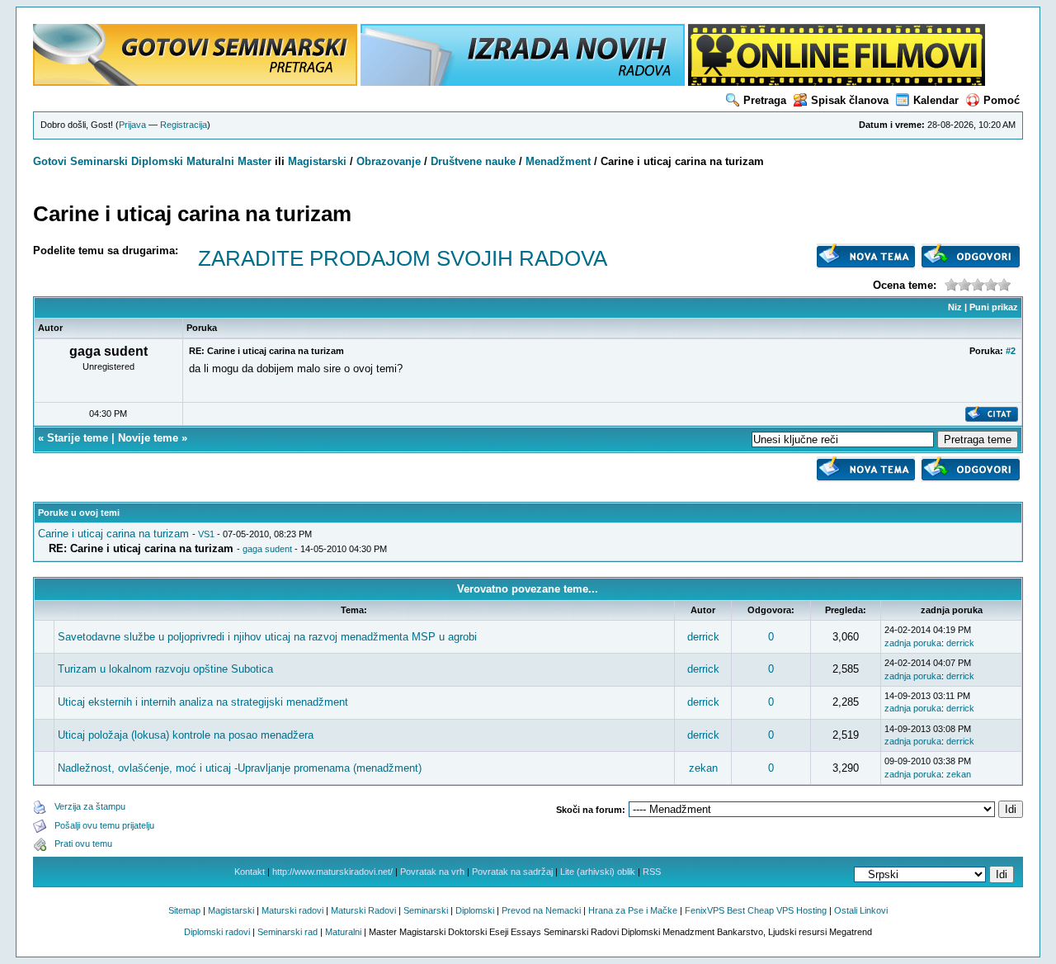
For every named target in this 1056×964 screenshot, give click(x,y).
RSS (652, 872)
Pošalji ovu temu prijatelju (104, 825)
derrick (703, 637)
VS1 (206, 534)
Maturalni (210, 161)
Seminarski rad (287, 932)
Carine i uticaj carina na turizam (113, 533)
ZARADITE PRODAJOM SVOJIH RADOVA (402, 258)
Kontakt (249, 872)
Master (254, 161)
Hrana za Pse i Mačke (632, 910)
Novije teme (148, 438)
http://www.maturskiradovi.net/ (332, 872)
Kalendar (936, 100)
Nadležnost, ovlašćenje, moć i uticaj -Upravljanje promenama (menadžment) (240, 768)
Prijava (132, 125)
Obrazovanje (388, 161)
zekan (703, 768)
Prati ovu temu (83, 843)
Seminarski (99, 161)
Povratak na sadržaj (512, 872)
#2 (1011, 351)
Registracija (183, 125)
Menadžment (558, 161)
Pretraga (764, 100)
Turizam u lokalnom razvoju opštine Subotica (165, 669)
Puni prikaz (993, 307)
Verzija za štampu (89, 806)
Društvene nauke (473, 161)
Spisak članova (850, 100)
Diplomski (157, 161)
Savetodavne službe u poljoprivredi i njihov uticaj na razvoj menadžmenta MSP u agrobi (267, 637)
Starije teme (77, 438)
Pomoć (1001, 100)
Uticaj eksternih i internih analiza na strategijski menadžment (203, 702)
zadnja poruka (912, 643)
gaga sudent (267, 549)
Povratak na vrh (432, 872)
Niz (955, 307)
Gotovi (51, 161)
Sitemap (184, 910)
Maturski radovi (292, 910)
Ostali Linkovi (861, 910)
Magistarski (317, 161)
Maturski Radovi (363, 910)
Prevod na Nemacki (541, 910)
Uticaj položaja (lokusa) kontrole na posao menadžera (186, 735)
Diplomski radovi (217, 932)
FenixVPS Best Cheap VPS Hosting (756, 910)
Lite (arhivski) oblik (597, 872)
